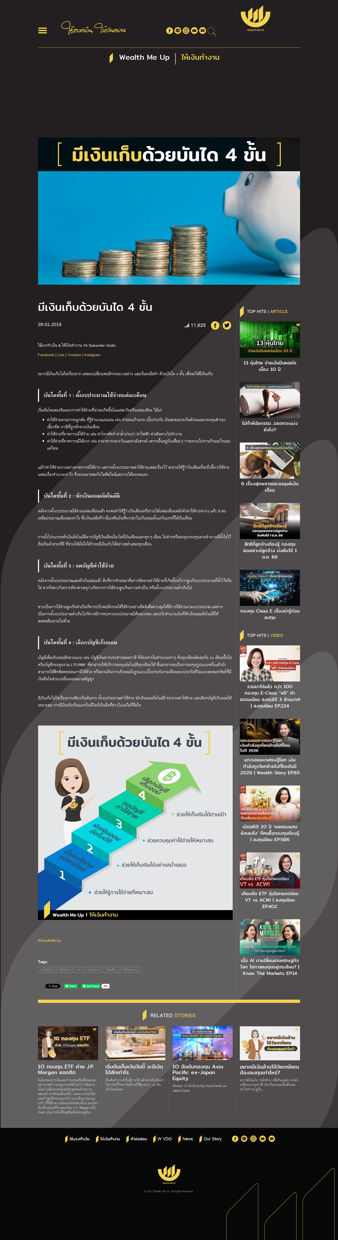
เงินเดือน (111, 970)
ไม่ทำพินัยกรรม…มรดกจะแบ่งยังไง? (270, 426)
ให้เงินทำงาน (130, 970)
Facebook (46, 355)
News (188, 1138)
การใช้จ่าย (46, 970)
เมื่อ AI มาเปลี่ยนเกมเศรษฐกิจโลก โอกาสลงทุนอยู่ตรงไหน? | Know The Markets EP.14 (270, 966)
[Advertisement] (169, 103)
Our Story (213, 1138)
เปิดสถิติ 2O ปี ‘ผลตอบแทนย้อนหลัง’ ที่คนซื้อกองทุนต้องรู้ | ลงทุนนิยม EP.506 (270, 833)
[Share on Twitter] (226, 325)
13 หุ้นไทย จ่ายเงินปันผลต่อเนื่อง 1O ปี (269, 366)
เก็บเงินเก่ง (93, 970)
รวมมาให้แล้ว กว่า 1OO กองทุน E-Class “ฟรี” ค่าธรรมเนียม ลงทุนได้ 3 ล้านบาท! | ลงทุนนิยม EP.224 (270, 696)
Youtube (74, 355)
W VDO (165, 1138)
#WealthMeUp (49, 940)
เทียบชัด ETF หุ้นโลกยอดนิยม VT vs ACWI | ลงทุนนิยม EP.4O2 (269, 900)
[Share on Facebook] (215, 325)
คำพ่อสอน (139, 1139)
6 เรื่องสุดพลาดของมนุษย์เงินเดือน (269, 486)
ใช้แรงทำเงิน (79, 1139)
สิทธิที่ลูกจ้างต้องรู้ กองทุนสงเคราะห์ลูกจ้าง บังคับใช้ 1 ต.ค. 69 (270, 550)
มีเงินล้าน (64, 970)
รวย (78, 970)
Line (60, 355)
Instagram (92, 355)
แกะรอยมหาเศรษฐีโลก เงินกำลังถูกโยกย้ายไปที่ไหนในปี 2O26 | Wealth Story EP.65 (270, 766)
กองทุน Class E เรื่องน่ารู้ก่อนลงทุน (270, 614)
